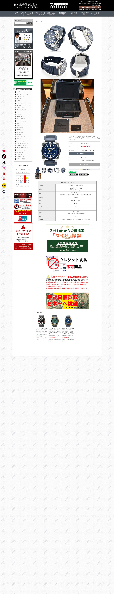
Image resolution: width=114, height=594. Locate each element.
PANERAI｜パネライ (22, 98)
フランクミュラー (21, 114)
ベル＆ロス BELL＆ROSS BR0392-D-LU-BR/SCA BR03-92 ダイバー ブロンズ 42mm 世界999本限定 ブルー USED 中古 (68, 331)
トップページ (18, 13)
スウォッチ (19, 154)
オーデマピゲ (20, 127)
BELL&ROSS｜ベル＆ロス (23, 147)
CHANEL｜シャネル (21, 107)
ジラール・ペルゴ (21, 138)
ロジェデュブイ (20, 132)
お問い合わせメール (97, 1)
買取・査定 (51, 13)
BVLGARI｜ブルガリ (22, 109)
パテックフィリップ (21, 121)
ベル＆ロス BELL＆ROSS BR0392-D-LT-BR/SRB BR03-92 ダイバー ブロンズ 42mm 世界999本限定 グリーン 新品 (55, 331)
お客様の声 (85, 13)
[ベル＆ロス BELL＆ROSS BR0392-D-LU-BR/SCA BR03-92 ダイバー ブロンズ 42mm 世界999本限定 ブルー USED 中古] (68, 326)
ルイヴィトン (20, 152)
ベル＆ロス (41, 21)
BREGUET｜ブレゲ (21, 116)
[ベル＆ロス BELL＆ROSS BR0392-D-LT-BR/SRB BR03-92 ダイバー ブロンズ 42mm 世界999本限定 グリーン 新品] (55, 326)
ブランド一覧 (40, 13)
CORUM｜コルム (21, 141)
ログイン (83, 1)
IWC (18, 112)
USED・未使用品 (21, 159)
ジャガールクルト (21, 118)
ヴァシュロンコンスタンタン (24, 134)
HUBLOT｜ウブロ (21, 136)
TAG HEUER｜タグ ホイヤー (24, 103)
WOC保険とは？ (81, 153)
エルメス (19, 123)
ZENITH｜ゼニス (21, 125)
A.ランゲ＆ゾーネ (21, 150)
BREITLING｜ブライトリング (24, 105)
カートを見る (96, 13)
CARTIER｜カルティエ (22, 94)
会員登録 (89, 1)
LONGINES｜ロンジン (22, 145)
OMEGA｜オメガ (21, 96)
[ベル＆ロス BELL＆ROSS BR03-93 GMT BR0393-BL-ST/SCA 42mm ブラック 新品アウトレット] (42, 326)
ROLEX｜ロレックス (22, 92)
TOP (36, 21)
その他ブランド (20, 156)
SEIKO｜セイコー (21, 130)
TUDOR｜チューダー (22, 101)
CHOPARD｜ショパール (22, 143)
